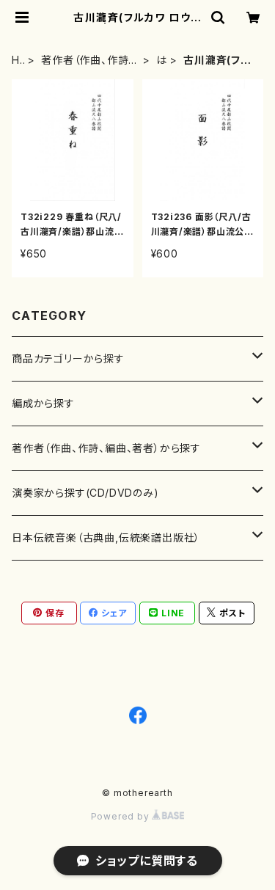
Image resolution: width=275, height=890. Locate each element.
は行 (161, 61)
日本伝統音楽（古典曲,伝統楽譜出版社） (106, 537)
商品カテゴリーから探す (68, 358)
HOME (16, 61)
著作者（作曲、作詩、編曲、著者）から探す (89, 61)
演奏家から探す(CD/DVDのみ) (85, 492)
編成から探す (43, 403)
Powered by (122, 816)
